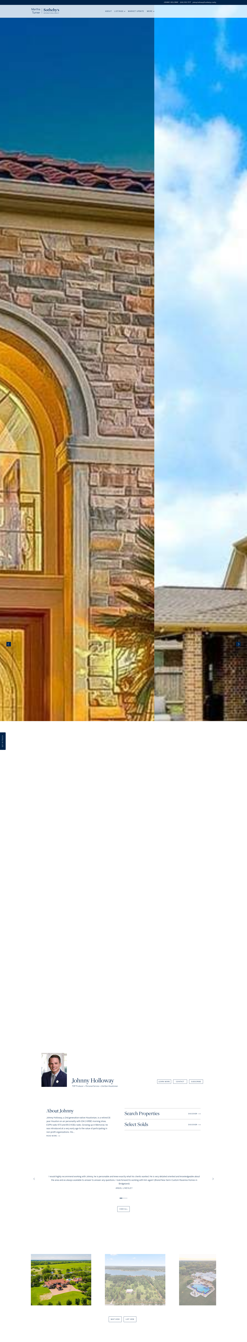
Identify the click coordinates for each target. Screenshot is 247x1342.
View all (123, 1209)
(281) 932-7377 (185, 2)
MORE (150, 11)
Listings (118, 11)
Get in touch (2, 741)
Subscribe (196, 1082)
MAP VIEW (115, 1319)
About (108, 11)
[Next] (213, 1179)
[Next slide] (238, 644)
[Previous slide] (8, 644)
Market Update (136, 11)
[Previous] (35, 1179)
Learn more (164, 1082)
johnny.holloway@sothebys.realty (204, 2)
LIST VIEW (130, 1319)
